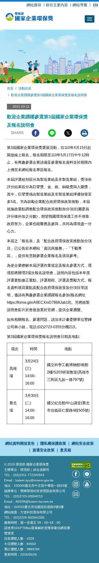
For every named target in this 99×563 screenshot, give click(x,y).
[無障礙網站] (81, 465)
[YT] (87, 484)
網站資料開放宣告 (20, 443)
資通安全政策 (43, 450)
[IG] (76, 484)
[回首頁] (33, 19)
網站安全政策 (83, 443)
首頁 (10, 88)
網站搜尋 (33, 5)
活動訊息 (24, 88)
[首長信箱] (76, 494)
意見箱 (65, 450)
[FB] (76, 474)
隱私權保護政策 (53, 443)
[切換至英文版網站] (95, 5)
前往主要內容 (57, 5)
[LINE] (87, 474)
